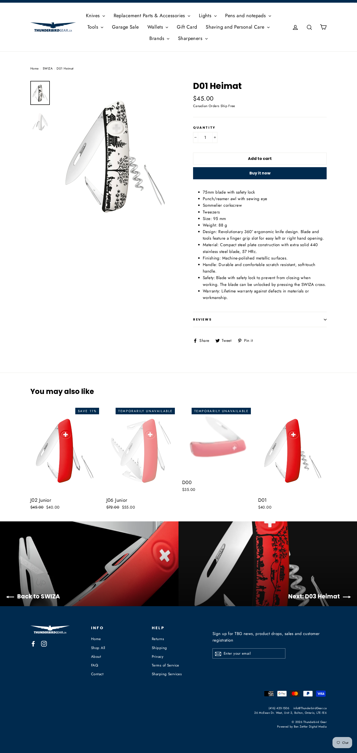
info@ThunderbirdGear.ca (310, 708)
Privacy (157, 656)
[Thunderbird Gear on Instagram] (44, 643)
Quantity (204, 128)
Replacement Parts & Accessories (150, 15)
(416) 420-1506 (279, 708)
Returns (158, 639)
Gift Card (187, 27)
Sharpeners (191, 38)
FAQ (94, 665)
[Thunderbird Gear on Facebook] (33, 643)
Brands (157, 38)
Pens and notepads (246, 15)
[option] (115, 156)
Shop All (98, 648)
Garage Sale (125, 27)
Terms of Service (165, 665)
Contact (97, 674)
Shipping (159, 648)
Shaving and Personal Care (236, 27)
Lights (206, 15)
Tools (93, 27)
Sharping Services (167, 674)
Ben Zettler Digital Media (310, 726)
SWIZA (48, 68)
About (96, 656)
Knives (93, 15)
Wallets (155, 27)
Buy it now (260, 173)
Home (34, 68)
